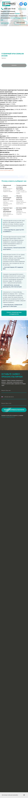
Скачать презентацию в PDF (7, 170)
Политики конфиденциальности (8, 417)
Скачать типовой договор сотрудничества (14, 313)
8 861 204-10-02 (9, 9)
